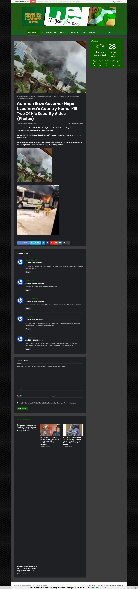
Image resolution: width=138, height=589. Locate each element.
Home (20, 96)
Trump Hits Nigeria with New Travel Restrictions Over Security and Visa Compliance (66, 2)
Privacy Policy (111, 585)
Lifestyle (63, 32)
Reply (28, 272)
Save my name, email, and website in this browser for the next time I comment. (47, 403)
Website (54, 396)
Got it (104, 588)
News (26, 96)
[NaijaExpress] (69, 16)
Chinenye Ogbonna (22, 123)
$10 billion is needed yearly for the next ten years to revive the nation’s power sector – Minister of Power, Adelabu (72, 441)
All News (32, 32)
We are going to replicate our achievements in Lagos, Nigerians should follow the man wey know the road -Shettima (49, 441)
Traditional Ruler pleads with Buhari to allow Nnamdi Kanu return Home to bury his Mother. (27, 569)
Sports (74, 32)
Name (19, 389)
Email (19, 396)
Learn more (95, 588)
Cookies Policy (91, 585)
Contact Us (101, 585)
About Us (120, 585)
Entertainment (48, 32)
